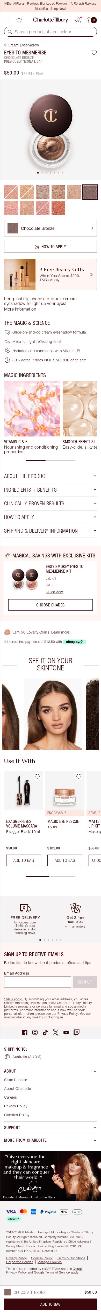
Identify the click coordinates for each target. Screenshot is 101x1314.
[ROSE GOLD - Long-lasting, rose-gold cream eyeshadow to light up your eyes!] (11, 208)
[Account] (78, 19)
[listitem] (50, 129)
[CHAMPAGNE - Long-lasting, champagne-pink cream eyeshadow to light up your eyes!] (74, 192)
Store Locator (15, 1079)
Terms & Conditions (71, 1258)
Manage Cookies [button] (50, 1262)
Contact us (49, 1250)
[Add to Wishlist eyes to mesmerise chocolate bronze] (94, 52)
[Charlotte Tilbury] (50, 20)
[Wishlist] (19, 20)
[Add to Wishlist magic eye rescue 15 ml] (78, 777)
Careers (10, 1097)
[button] (10, 31)
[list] (50, 129)
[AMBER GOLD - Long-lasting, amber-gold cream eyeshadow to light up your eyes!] (58, 192)
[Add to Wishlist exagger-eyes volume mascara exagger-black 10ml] (37, 777)
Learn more (60, 632)
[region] (50, 583)
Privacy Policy (67, 1014)
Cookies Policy (16, 1115)
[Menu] (6, 20)
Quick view (54, 592)
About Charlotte (17, 1088)
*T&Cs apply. (13, 999)
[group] (32, 417)
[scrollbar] (50, 460)
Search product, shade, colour (43, 31)
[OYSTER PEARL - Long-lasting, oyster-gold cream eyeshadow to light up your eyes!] (42, 192)
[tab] (38, 173)
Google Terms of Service (52, 1272)
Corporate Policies (19, 1262)
